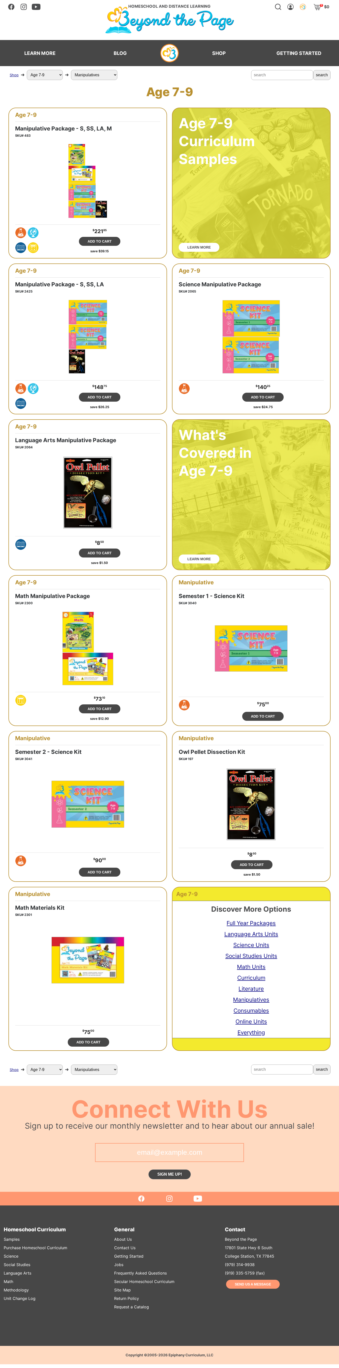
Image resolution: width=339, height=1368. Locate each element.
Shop (14, 75)
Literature (251, 988)
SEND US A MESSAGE (253, 1284)
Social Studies (17, 1264)
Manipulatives (251, 999)
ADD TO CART (100, 241)
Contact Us (125, 1247)
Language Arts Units (251, 934)
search (322, 75)
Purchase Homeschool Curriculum (35, 1247)
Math (8, 1281)
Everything (251, 1032)
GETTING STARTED (298, 53)
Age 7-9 (26, 115)
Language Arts (17, 1273)
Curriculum (251, 977)
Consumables (251, 1010)
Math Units (251, 966)
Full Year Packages (251, 923)
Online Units (251, 1021)
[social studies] (33, 232)
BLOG (120, 53)
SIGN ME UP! (169, 1174)
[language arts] (20, 247)
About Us (123, 1239)
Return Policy (126, 1298)
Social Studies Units (251, 955)
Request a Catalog (131, 1306)
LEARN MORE (40, 53)
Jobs (118, 1264)
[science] (20, 232)
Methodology (16, 1289)
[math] (33, 247)
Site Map (122, 1289)
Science (11, 1256)
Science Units (251, 944)
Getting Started (128, 1256)
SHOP (219, 53)
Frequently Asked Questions (140, 1273)
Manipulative (196, 582)
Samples (12, 1239)
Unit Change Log (19, 1298)
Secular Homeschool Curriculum (144, 1281)
